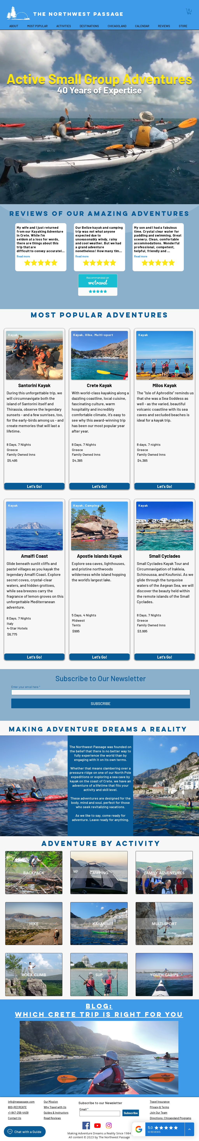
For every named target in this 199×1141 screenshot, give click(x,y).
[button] (189, 11)
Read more (23, 256)
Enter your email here (24, 686)
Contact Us (14, 1118)
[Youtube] (97, 1125)
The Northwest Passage (79, 14)
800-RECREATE (17, 1107)
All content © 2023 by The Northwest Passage (99, 1137)
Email (83, 1109)
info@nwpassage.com (21, 1101)
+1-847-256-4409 (18, 1112)
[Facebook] (86, 1125)
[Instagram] (109, 1125)
